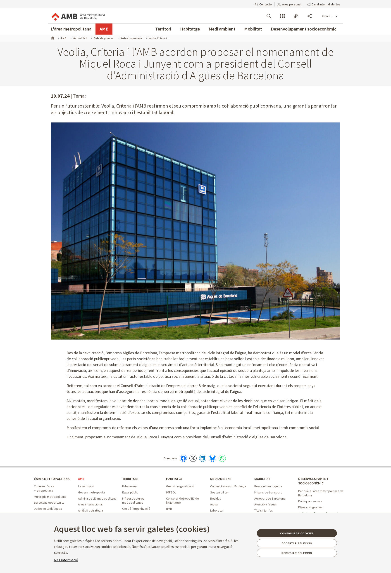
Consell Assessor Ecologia (228, 486)
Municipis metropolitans (50, 497)
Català (326, 16)
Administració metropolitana (97, 498)
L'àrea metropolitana (71, 29)
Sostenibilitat (219, 492)
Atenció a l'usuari (265, 504)
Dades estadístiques (48, 509)
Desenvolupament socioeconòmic (303, 29)
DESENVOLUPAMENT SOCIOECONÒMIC (313, 481)
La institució (86, 486)
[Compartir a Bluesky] (212, 458)
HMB (169, 509)
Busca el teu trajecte (268, 486)
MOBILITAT (262, 479)
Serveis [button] (282, 16)
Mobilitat (253, 29)
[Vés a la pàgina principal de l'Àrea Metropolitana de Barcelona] (78, 15)
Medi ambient (222, 29)
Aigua (214, 504)
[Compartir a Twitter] (193, 458)
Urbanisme (129, 486)
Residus (215, 498)
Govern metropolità (91, 492)
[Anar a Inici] (52, 37)
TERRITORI (130, 479)
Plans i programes (310, 507)
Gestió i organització (136, 509)
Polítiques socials (310, 501)
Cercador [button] (269, 16)
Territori (163, 29)
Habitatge (190, 29)
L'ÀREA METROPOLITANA (51, 479)
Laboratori (217, 510)
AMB (104, 29)
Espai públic (130, 492)
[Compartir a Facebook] (183, 458)
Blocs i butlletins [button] (296, 16)
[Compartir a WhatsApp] (222, 458)
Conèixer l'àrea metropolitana (44, 488)
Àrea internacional (90, 504)
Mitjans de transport (268, 492)
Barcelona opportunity (49, 502)
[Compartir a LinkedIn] (202, 458)
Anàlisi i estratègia (90, 510)
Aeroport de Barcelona (269, 498)
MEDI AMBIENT (221, 479)
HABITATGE (174, 479)
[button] (263, 4)
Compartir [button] (309, 16)
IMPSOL (171, 492)
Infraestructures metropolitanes (133, 500)
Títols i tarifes (263, 510)
